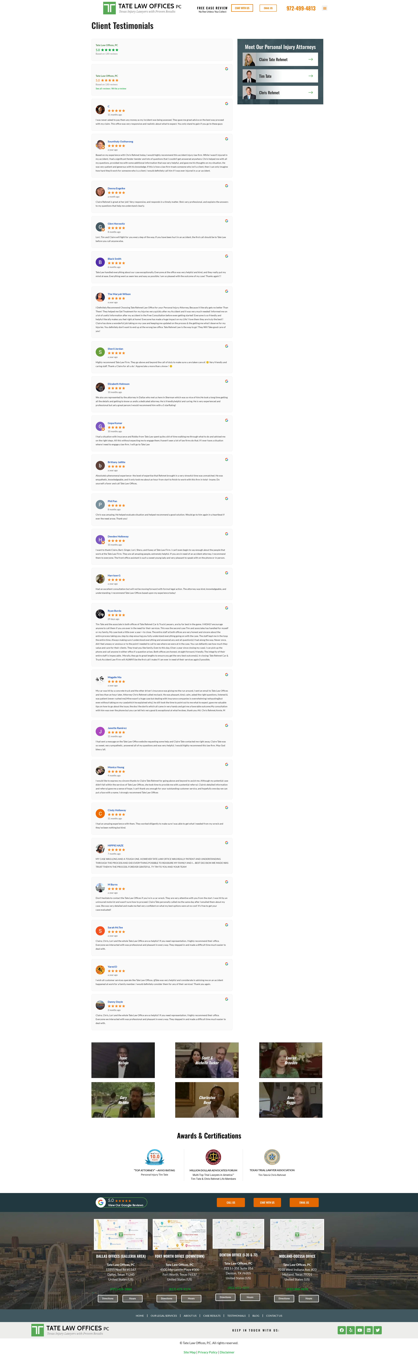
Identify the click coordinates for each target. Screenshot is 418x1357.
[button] (324, 8)
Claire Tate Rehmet (273, 59)
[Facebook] (342, 1330)
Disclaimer (227, 1352)
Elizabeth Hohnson (118, 383)
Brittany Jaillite (116, 462)
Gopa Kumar (115, 423)
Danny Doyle (115, 1001)
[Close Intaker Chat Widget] (407, 1252)
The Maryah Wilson (119, 293)
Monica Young (116, 767)
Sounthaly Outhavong (120, 141)
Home (140, 1315)
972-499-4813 (301, 8)
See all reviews (103, 88)
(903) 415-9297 (238, 1288)
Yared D (112, 966)
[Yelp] (351, 1330)
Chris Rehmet (269, 92)
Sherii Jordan (115, 348)
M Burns (113, 884)
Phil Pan (112, 501)
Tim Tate (265, 76)
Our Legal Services (164, 1315)
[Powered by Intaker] (390, 1350)
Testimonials (236, 1315)
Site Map (190, 1352)
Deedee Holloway (118, 536)
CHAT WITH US (242, 8)
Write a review (118, 88)
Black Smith (114, 258)
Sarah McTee (115, 927)
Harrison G (114, 575)
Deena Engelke (116, 188)
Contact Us (274, 1315)
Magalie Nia (114, 677)
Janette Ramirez (117, 727)
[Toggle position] (400, 1252)
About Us (190, 1315)
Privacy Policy (207, 1352)
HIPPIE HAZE (115, 845)
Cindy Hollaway (117, 810)
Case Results (211, 1315)
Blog (255, 1315)
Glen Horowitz (116, 223)
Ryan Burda (114, 610)
